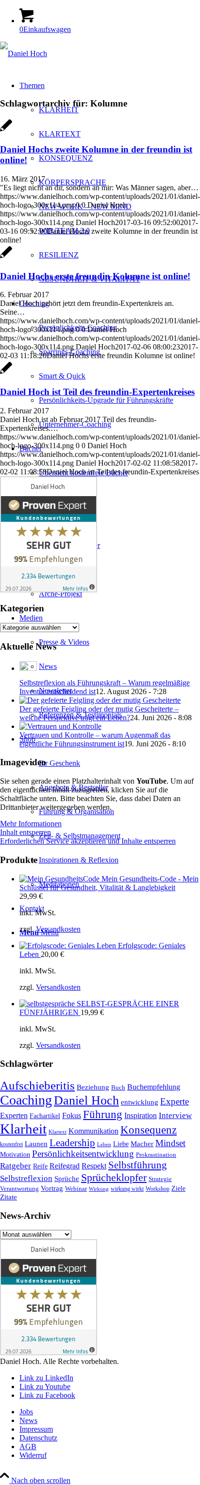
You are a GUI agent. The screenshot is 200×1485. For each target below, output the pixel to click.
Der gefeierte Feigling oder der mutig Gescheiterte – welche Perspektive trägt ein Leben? (99, 713)
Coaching (26, 1099)
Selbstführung (137, 1165)
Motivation (15, 1154)
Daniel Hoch (86, 1100)
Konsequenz (148, 1129)
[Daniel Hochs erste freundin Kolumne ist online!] (6, 257)
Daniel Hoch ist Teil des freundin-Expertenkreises (97, 392)
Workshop (157, 1189)
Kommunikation (93, 1131)
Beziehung (93, 1087)
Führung (102, 1114)
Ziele (178, 1188)
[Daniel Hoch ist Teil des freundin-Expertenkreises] (6, 373)
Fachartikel (45, 1116)
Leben (104, 1144)
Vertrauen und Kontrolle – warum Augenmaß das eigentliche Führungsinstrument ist (94, 739)
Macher (142, 1144)
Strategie (160, 1178)
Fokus (71, 1115)
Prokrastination (156, 1154)
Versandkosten (58, 929)
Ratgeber (15, 1165)
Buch (118, 1087)
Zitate (8, 1197)
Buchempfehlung (153, 1087)
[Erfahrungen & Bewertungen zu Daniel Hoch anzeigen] (48, 590)
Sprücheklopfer (114, 1177)
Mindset (170, 1143)
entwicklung (139, 1102)
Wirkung (99, 1189)
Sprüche (66, 1178)
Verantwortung (19, 1188)
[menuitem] (119, 400)
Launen (36, 1144)
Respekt (94, 1166)
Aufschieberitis (37, 1085)
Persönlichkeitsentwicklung (83, 1154)
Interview (175, 1115)
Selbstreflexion (26, 1178)
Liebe (121, 1144)
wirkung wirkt (127, 1189)
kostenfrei (11, 1144)
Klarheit (23, 1128)
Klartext (58, 1132)
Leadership (72, 1142)
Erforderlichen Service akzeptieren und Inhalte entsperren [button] (88, 841)
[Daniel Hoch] (23, 53)
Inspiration (140, 1115)
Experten (14, 1115)
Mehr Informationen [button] (31, 823)
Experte (174, 1101)
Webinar (76, 1188)
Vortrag (52, 1188)
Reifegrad (65, 1166)
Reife (40, 1166)
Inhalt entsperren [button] (25, 832)
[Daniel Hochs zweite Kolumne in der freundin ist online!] (6, 130)
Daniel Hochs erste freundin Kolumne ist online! (95, 276)
